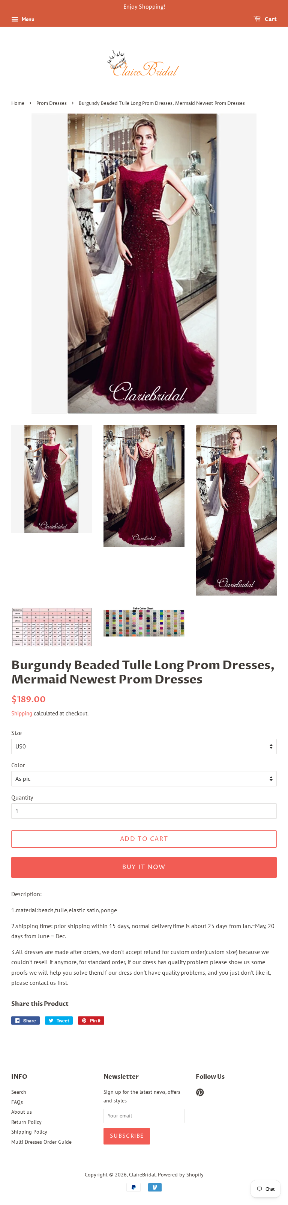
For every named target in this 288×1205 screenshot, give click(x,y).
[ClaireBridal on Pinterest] (200, 1093)
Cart (270, 19)
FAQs (17, 1102)
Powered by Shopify (181, 1174)
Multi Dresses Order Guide (41, 1141)
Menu (27, 19)
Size (16, 732)
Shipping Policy (29, 1131)
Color (18, 765)
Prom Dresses (51, 103)
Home (17, 103)
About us (21, 1111)
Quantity (22, 797)
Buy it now (144, 867)
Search (18, 1092)
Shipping (21, 713)
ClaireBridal (142, 1174)
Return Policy (26, 1122)
